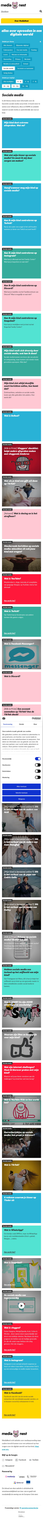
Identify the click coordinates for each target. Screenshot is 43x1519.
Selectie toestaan (21, 793)
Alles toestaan (21, 786)
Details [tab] (21, 724)
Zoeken (4, 11)
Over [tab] (35, 724)
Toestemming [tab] (7, 724)
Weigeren (21, 799)
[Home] (13, 5)
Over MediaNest (21, 21)
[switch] (38, 765)
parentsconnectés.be (30, 1508)
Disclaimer (21, 1512)
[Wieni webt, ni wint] (21, 1516)
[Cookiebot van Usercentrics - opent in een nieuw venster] (32, 718)
